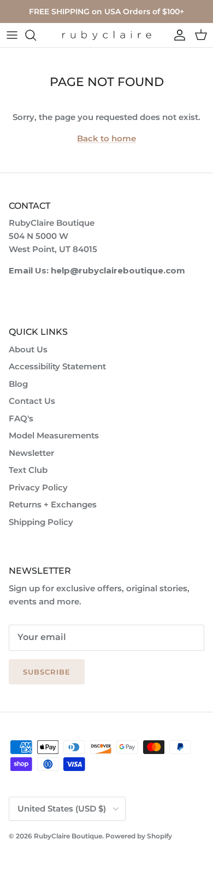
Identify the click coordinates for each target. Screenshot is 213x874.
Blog (18, 384)
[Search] (36, 35)
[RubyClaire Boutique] (106, 35)
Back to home (106, 138)
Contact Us (32, 401)
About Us (28, 349)
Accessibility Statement (57, 366)
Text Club (28, 470)
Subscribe (46, 671)
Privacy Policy (38, 487)
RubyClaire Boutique (68, 836)
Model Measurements (54, 435)
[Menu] (12, 35)
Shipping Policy (41, 522)
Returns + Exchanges (53, 504)
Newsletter (31, 453)
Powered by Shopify (138, 836)
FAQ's (21, 418)
